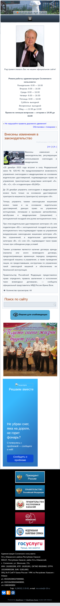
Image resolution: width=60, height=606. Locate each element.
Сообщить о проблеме (20, 458)
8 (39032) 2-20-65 (22, 588)
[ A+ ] (49, 147)
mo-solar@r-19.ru (43, 588)
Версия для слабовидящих (33, 314)
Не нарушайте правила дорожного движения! (25, 123)
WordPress (19, 600)
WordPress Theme (32, 600)
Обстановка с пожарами (44, 127)
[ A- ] (55, 147)
